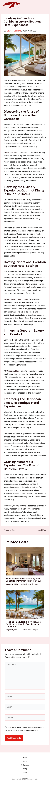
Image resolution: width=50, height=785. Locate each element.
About (25, 761)
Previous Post (8, 530)
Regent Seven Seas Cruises (16, 299)
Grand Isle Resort (11, 152)
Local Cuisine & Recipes (29, 584)
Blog (25, 769)
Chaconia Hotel (13, 371)
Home (25, 757)
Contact (25, 772)
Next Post (43, 530)
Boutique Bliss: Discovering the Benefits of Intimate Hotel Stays (23, 579)
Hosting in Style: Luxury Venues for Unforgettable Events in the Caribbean (23, 624)
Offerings (25, 765)
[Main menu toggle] (44, 5)
